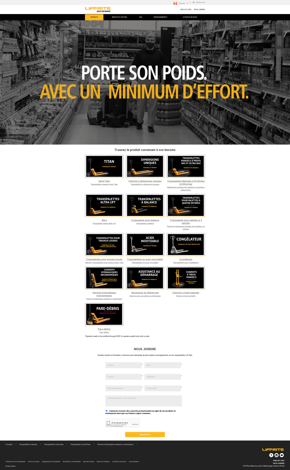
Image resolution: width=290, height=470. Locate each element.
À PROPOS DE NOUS (190, 17)
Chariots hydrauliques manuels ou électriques (115, 444)
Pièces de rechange (103, 461)
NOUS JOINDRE (199, 9)
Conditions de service (119, 461)
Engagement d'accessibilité (51, 461)
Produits (9, 444)
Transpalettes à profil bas (80, 444)
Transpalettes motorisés (54, 444)
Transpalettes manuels (28, 444)
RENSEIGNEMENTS (160, 17)
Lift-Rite (271, 456)
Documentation (134, 461)
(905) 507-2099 (278, 460)
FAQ (140, 17)
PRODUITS (94, 17)
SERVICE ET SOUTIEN (119, 17)
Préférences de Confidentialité (15, 461)
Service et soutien (33, 461)
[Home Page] (98, 9)
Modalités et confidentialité (72, 461)
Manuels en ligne (88, 461)
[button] (198, 2)
